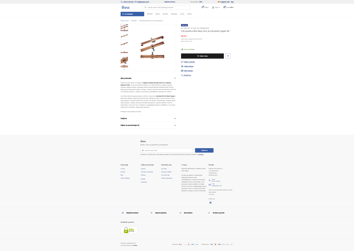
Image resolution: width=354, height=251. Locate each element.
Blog (232, 2)
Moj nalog (163, 169)
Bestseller (165, 14)
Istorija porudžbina (166, 172)
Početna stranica (125, 20)
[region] (124, 47)
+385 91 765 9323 (128, 2)
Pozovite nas (187, 75)
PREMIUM (149, 14)
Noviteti (157, 14)
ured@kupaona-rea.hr (143, 2)
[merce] (135, 245)
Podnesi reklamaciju (166, 178)
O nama (182, 14)
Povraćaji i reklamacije (147, 172)
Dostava (143, 169)
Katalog (143, 179)
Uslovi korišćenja (125, 178)
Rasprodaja (174, 14)
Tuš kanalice (134, 20)
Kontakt (189, 14)
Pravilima (200, 154)
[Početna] (126, 7)
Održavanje (144, 182)
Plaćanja (143, 175)
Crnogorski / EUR (225, 2)
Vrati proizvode (165, 175)
